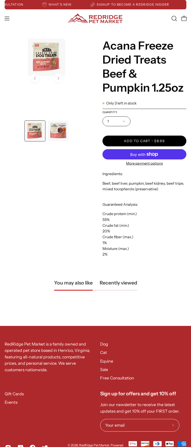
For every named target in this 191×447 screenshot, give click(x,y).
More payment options (144, 163)
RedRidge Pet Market (94, 445)
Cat (103, 352)
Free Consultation (117, 377)
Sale (104, 369)
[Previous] (35, 78)
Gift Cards (14, 393)
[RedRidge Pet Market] (95, 18)
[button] (174, 18)
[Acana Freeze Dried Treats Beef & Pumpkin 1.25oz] (34, 130)
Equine (106, 361)
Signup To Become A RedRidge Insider (136, 4)
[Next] (58, 78)
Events (11, 402)
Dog (104, 344)
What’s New (63, 4)
